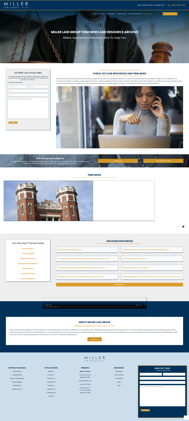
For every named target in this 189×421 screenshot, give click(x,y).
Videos (119, 382)
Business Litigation (17, 382)
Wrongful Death (17, 375)
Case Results (119, 371)
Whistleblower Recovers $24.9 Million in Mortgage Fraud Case (80, 277)
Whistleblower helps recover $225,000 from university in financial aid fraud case (152, 277)
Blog (119, 385)
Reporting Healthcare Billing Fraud (70, 250)
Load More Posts (119, 284)
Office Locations (119, 375)
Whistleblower (17, 385)
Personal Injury (17, 371)
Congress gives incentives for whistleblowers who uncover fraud (81, 268)
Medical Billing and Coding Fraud (135, 259)
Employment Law (17, 389)
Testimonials (119, 378)
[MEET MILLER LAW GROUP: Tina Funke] (48, 206)
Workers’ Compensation (17, 378)
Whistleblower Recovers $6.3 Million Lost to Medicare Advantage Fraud (84, 259)
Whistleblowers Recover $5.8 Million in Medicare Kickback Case (146, 250)
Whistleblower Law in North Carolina (136, 268)
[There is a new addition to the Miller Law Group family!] (109, 206)
